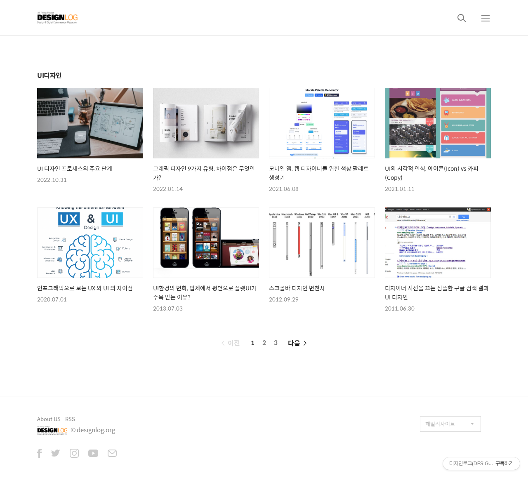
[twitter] (55, 454)
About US (49, 418)
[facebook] (39, 454)
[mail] (112, 454)
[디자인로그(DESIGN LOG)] (57, 17)
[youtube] (93, 454)
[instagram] (74, 454)
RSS (70, 418)
